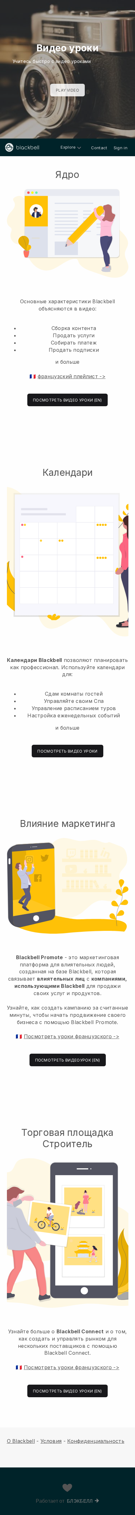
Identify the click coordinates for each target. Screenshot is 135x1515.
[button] (67, 287)
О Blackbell (21, 1441)
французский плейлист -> (71, 376)
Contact (99, 147)
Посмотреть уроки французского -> (71, 1036)
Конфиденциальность (95, 1441)
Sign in (120, 147)
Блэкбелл (80, 1501)
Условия (51, 1441)
